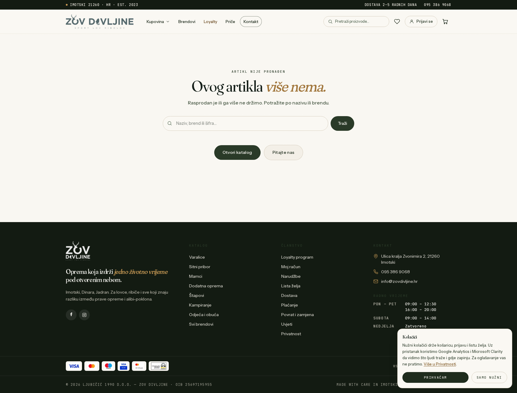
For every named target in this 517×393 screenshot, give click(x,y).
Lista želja (290, 286)
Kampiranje (200, 305)
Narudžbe (291, 276)
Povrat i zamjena (297, 314)
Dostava (289, 295)
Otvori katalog (237, 152)
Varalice (197, 257)
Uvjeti (286, 324)
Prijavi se (424, 21)
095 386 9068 (437, 4)
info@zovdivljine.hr (399, 281)
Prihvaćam (435, 377)
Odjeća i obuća (204, 314)
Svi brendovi (201, 324)
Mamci (195, 276)
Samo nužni (489, 377)
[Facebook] (71, 314)
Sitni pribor (199, 266)
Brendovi (186, 21)
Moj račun (290, 266)
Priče (230, 21)
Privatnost (291, 333)
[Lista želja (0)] (397, 22)
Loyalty (210, 21)
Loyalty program (297, 257)
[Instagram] (84, 314)
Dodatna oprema (206, 286)
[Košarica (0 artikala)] (445, 22)
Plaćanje (289, 305)
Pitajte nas (284, 152)
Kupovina (155, 21)
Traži (342, 123)
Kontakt (251, 21)
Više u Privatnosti (440, 364)
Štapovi (196, 295)
